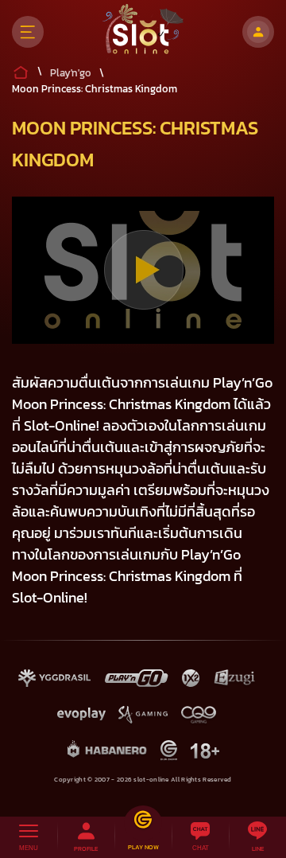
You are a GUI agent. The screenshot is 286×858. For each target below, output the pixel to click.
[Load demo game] (143, 270)
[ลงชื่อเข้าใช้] (258, 32)
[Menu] (28, 32)
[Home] (143, 32)
